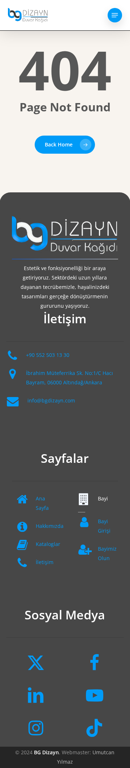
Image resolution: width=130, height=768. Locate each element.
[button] (115, 15)
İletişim (44, 562)
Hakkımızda (50, 525)
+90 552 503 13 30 (47, 354)
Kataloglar (48, 544)
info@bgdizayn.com (51, 400)
